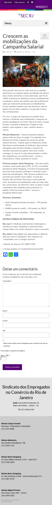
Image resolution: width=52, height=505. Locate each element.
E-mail (5, 321)
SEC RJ (9, 52)
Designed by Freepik (6, 501)
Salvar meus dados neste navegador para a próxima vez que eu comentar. (25, 344)
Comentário (7, 281)
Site (4, 330)
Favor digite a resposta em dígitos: (13, 351)
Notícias (27, 52)
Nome (5, 311)
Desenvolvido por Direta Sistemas (10, 500)
